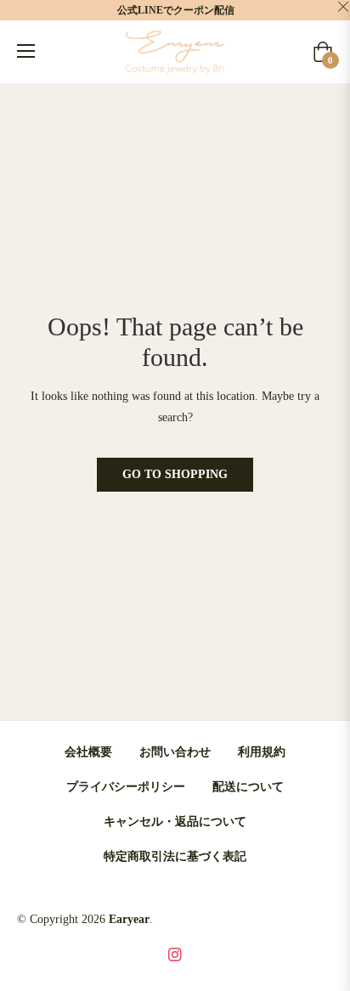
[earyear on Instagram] (175, 953)
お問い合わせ (175, 752)
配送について (248, 786)
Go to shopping (175, 474)
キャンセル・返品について (175, 821)
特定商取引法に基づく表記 (175, 856)
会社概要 (88, 752)
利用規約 (261, 752)
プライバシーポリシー (125, 786)
